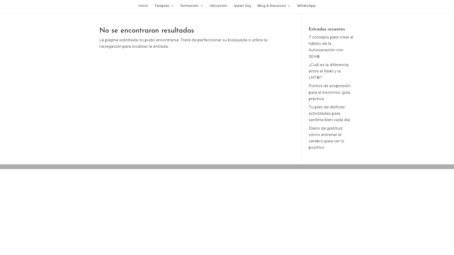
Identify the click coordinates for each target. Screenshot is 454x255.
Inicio (143, 6)
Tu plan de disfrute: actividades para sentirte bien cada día (329, 113)
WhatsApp (306, 6)
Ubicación (218, 6)
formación (189, 6)
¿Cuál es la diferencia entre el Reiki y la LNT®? (329, 71)
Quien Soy (242, 6)
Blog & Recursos (272, 6)
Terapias (161, 6)
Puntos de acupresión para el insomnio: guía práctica (330, 92)
